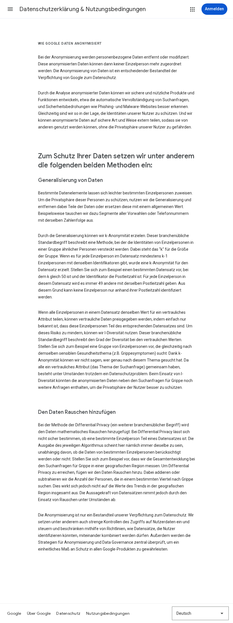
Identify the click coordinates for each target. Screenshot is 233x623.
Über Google (39, 613)
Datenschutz (68, 613)
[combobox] (200, 613)
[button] (10, 9)
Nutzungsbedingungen (108, 613)
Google (14, 613)
